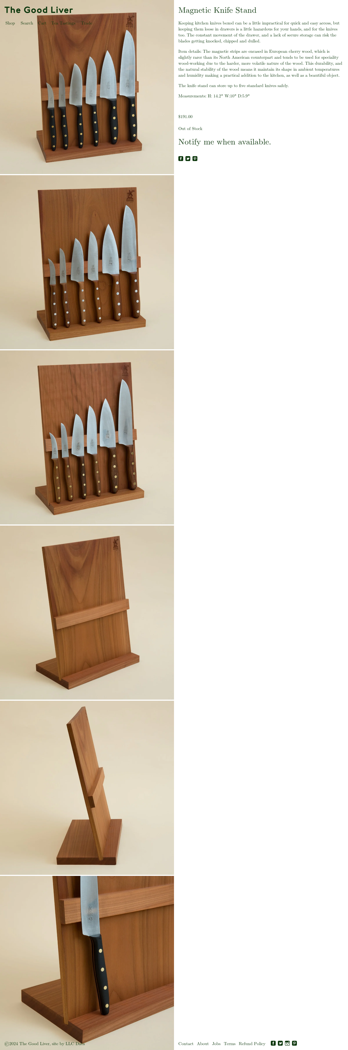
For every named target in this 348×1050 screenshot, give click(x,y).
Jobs (216, 1043)
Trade (86, 23)
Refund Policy (252, 1043)
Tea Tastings (63, 23)
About (203, 1043)
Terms (229, 1043)
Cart (42, 23)
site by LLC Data (68, 1043)
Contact (186, 1043)
